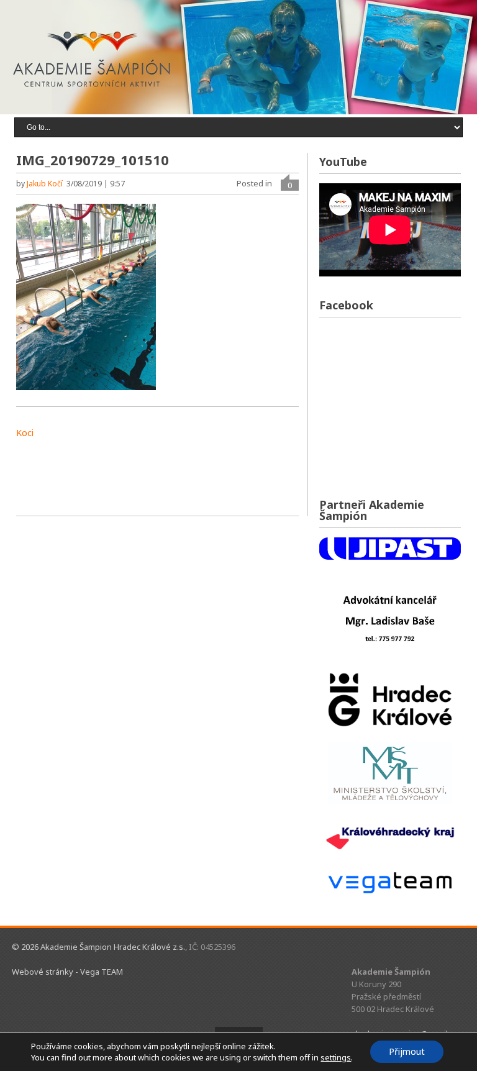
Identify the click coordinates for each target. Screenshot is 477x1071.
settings (335, 1057)
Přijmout (407, 1051)
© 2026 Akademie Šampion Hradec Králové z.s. (98, 946)
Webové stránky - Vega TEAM (67, 971)
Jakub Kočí (45, 183)
